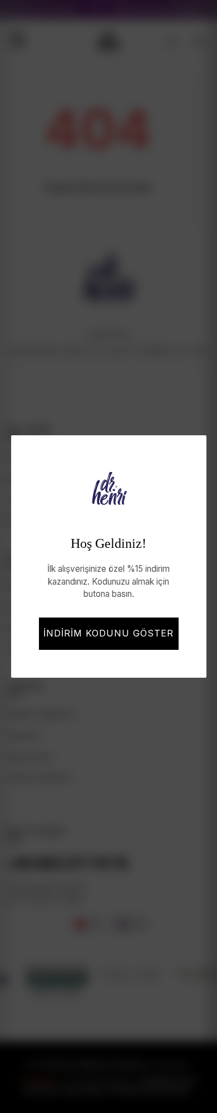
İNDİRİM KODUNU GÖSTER (108, 633)
